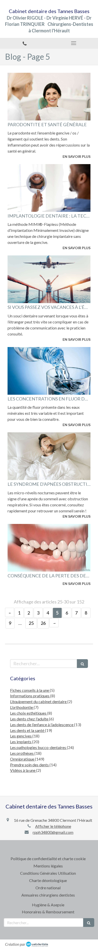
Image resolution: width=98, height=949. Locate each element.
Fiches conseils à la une (30, 690)
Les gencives (21, 735)
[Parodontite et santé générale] (49, 96)
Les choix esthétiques (28, 713)
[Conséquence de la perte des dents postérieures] (49, 548)
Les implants (21, 741)
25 (31, 623)
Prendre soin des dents (30, 764)
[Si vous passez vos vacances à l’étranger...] (49, 279)
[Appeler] (24, 43)
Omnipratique (22, 759)
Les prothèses (22, 753)
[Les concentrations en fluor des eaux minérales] (49, 371)
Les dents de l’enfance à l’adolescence (42, 724)
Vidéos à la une (23, 770)
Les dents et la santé (27, 730)
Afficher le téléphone (53, 826)
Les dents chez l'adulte (29, 718)
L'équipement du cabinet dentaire (38, 701)
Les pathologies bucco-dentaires (38, 747)
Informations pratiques (30, 695)
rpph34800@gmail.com (53, 832)
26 (43, 623)
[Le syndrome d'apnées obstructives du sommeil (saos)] (49, 456)
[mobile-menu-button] (73, 43)
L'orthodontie (22, 707)
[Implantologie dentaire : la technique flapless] (49, 188)
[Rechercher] (82, 663)
